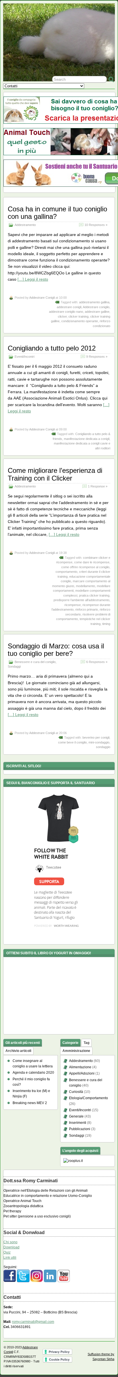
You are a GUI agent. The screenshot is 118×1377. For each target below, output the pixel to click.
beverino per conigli (95, 737)
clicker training (78, 316)
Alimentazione (80, 1067)
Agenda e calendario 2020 (33, 1073)
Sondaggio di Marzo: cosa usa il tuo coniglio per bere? (56, 649)
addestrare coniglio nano (66, 311)
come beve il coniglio (72, 742)
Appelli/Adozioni (82, 1073)
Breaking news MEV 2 (30, 1103)
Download (11, 1247)
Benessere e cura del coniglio (35, 662)
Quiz (7, 1252)
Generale (76, 1116)
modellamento (85, 586)
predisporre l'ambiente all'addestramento (81, 600)
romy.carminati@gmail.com (33, 1322)
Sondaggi (14, 666)
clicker (62, 316)
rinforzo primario (86, 609)
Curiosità (76, 1092)
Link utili (9, 1258)
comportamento (66, 571)
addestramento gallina (94, 302)
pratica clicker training (94, 595)
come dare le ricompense (91, 562)
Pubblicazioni (79, 1129)
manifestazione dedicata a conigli (86, 438)
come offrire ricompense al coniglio (85, 567)
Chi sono (10, 1242)
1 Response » (97, 486)
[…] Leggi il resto (32, 279)
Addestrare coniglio (96, 307)
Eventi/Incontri (24, 356)
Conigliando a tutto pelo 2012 (52, 348)
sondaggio (103, 747)
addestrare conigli (69, 307)
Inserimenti (77, 1123)
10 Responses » (95, 225)
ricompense (72, 605)
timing (106, 623)
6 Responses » (96, 662)
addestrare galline (97, 311)
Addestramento (25, 225)
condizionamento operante (79, 321)
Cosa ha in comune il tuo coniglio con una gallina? (57, 212)
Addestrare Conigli (42, 297)
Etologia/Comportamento (88, 1098)
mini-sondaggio (98, 742)
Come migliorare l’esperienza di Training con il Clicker (55, 474)
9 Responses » (96, 356)
